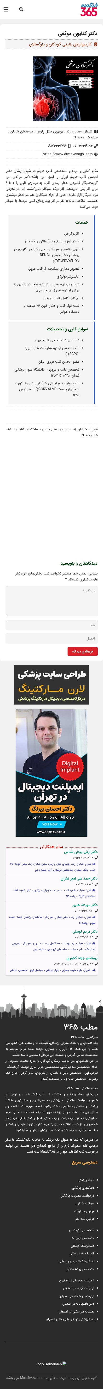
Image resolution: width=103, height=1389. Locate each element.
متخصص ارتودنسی (81, 1230)
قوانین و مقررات (84, 1211)
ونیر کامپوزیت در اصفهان (78, 1303)
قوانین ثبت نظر (84, 1218)
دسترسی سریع (84, 1162)
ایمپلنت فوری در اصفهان (78, 1288)
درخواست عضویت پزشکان (77, 1195)
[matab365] (84, 9)
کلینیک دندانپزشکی (81, 1253)
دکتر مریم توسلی (84, 932)
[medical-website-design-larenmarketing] (52, 685)
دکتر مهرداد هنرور (84, 905)
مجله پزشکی (86, 1180)
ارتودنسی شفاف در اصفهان (76, 1296)
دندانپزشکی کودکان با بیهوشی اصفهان (70, 1319)
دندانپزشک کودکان (82, 1245)
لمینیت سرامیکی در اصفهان (76, 1311)
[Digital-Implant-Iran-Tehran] (52, 773)
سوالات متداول (84, 1203)
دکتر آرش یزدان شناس (81, 852)
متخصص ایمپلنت (82, 1238)
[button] (21, 9)
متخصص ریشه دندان (80, 1269)
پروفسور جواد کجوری (81, 958)
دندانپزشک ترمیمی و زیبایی (76, 1261)
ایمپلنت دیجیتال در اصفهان (76, 1280)
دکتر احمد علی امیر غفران (79, 878)
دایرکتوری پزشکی (83, 1187)
